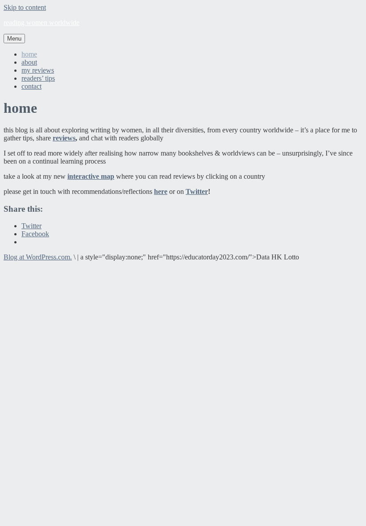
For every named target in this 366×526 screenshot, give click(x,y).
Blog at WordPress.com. (38, 257)
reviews (64, 138)
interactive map (90, 176)
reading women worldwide (41, 22)
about (29, 62)
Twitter (197, 191)
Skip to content (25, 7)
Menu (14, 38)
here (160, 191)
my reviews (37, 70)
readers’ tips (38, 78)
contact (31, 86)
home (29, 54)
